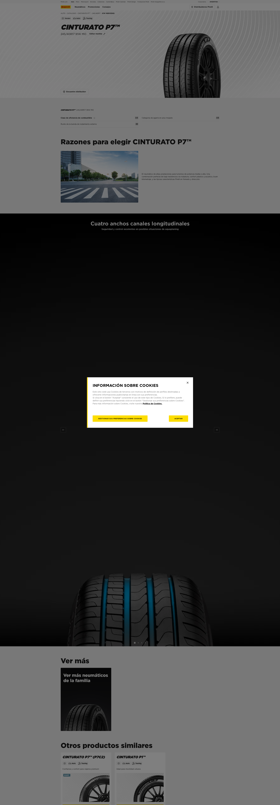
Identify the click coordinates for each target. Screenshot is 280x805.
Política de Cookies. (152, 403)
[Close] (187, 382)
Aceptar (178, 418)
